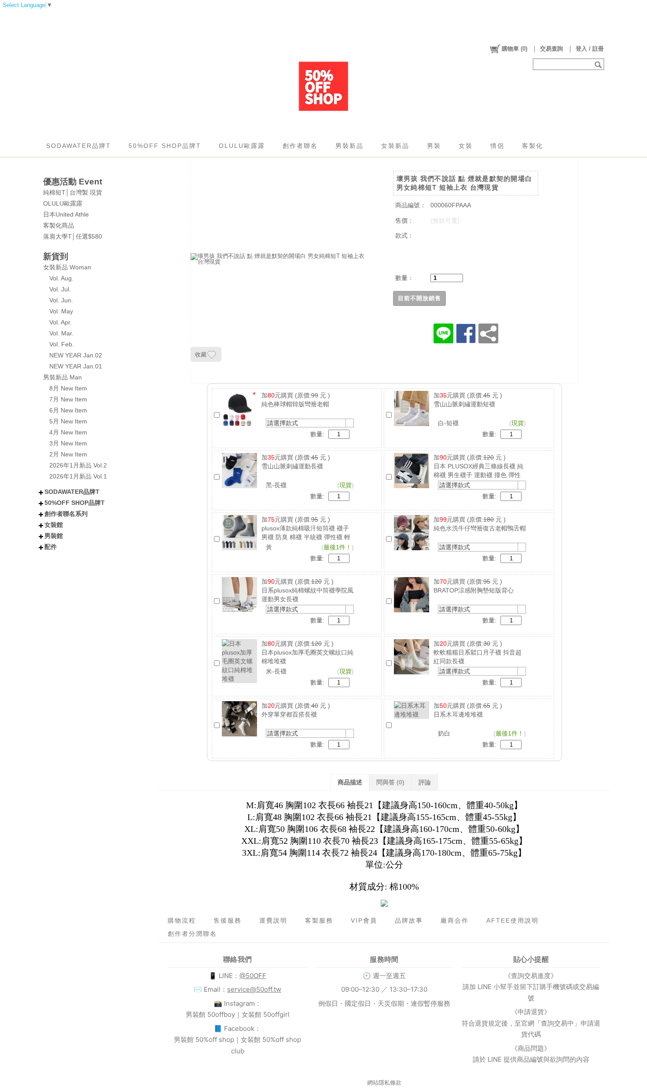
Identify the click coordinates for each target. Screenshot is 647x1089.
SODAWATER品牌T (78, 145)
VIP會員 (364, 920)
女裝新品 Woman (67, 267)
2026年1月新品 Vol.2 (78, 465)
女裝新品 (395, 145)
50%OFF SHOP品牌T (165, 145)
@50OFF (252, 975)
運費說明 (273, 920)
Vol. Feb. (61, 344)
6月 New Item (68, 410)
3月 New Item (68, 443)
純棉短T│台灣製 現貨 (72, 192)
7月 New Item (68, 399)
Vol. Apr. (60, 322)
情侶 (497, 145)
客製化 (532, 145)
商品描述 (350, 782)
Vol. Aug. (61, 278)
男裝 (434, 145)
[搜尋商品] (599, 64)
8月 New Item (68, 388)
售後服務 (227, 920)
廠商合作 (455, 920)
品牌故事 (409, 920)
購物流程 (182, 920)
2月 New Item (68, 454)
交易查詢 (551, 48)
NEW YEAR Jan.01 (75, 366)
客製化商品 (58, 225)
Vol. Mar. (61, 333)
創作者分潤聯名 (192, 933)
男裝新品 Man (62, 377)
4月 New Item (68, 432)
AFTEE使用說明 (512, 920)
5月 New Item (68, 421)
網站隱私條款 (384, 1082)
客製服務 (319, 920)
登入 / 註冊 (590, 48)
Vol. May (61, 311)
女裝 (466, 145)
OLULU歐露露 (242, 145)
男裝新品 (349, 145)
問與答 (390, 782)
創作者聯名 (300, 145)
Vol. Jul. (60, 289)
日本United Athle (66, 214)
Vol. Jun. (61, 300)
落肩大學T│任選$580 (72, 236)
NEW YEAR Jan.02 (75, 355)
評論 (425, 782)
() (514, 48)
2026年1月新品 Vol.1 (78, 476)
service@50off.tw (254, 989)
